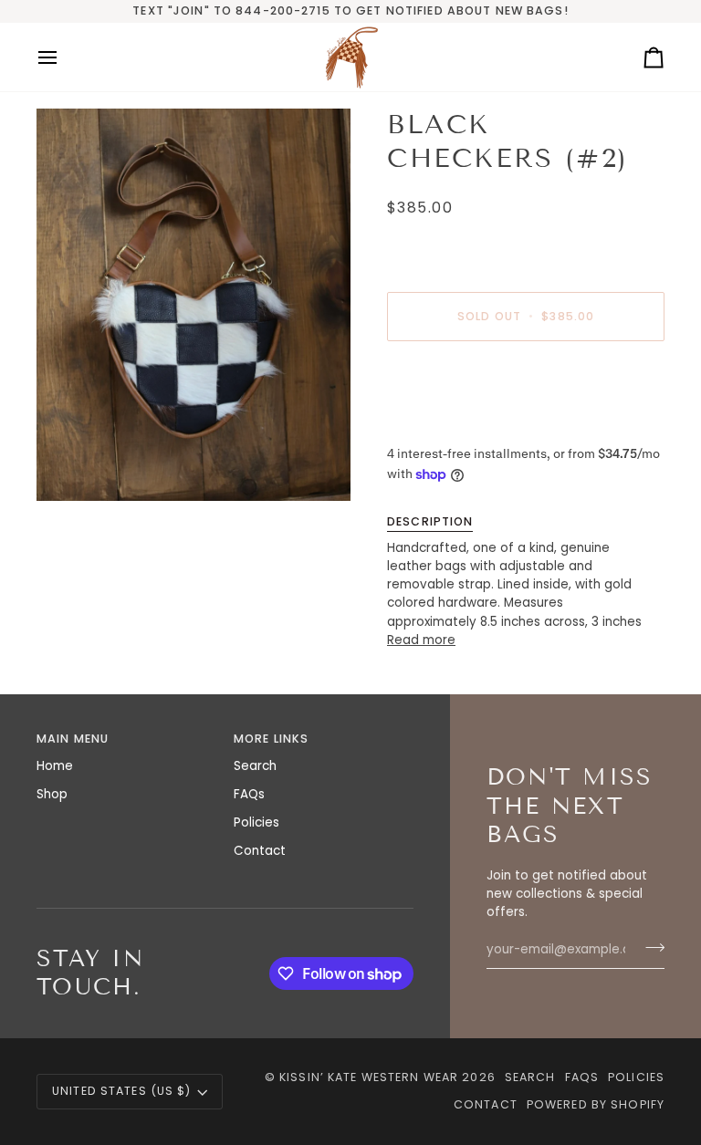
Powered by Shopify (595, 1104)
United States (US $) (122, 1090)
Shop (52, 794)
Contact (260, 850)
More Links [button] (271, 738)
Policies (256, 822)
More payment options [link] (457, 425)
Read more (421, 640)
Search (255, 766)
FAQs (249, 794)
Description (430, 521)
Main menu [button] (73, 738)
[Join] (649, 948)
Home (55, 766)
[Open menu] (64, 57)
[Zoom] (193, 305)
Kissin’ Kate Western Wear (368, 1077)
